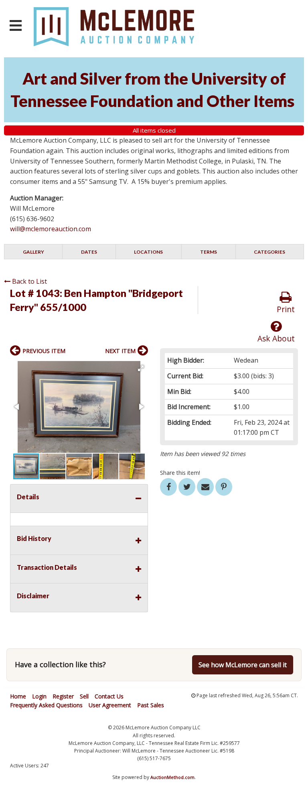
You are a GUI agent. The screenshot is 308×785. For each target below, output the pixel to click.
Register (63, 696)
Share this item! (180, 472)
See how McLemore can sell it (243, 664)
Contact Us (109, 696)
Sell (84, 696)
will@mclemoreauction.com (50, 228)
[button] (140, 368)
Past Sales (150, 705)
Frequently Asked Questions (46, 705)
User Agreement (110, 705)
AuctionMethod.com (172, 777)
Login (39, 696)
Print (286, 309)
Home (18, 696)
